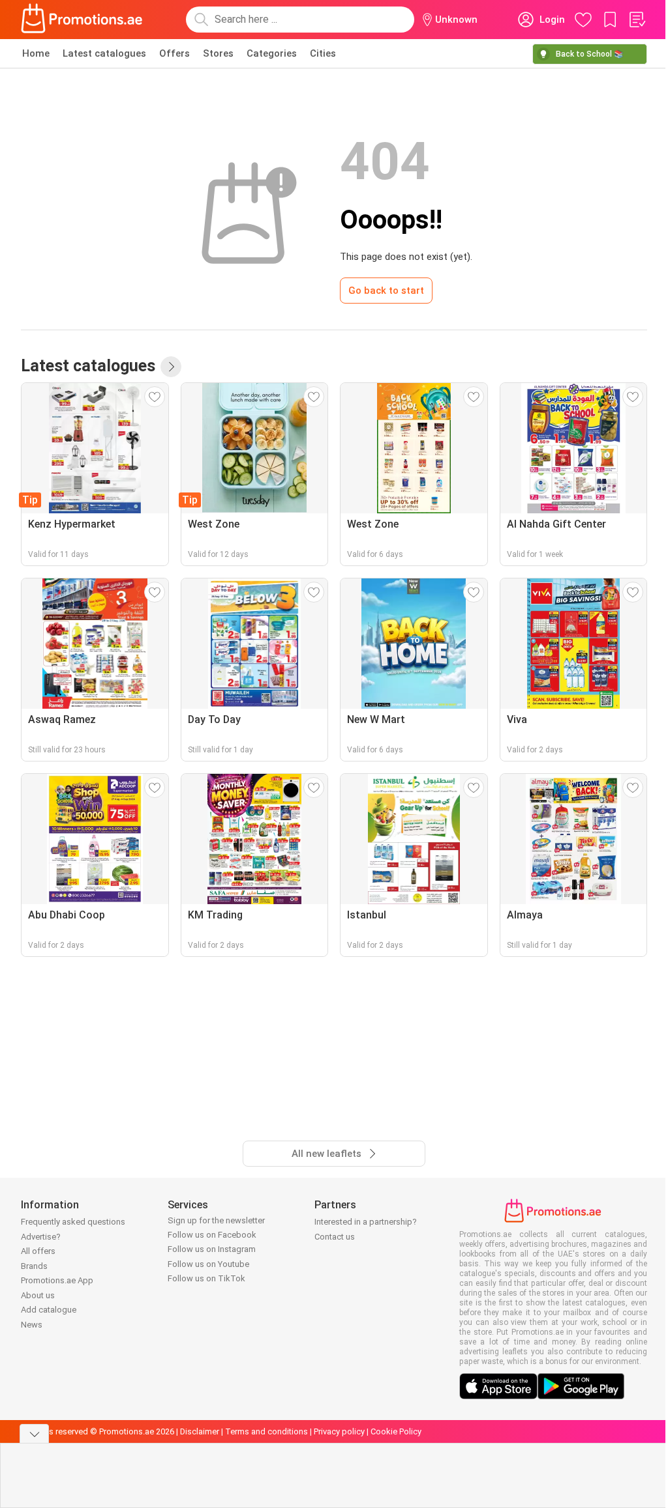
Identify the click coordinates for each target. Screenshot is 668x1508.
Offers (174, 53)
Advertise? (41, 1237)
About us (38, 1295)
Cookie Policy (396, 1431)
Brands (34, 1266)
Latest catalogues (104, 53)
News (31, 1325)
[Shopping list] (636, 19)
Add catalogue (48, 1310)
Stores (218, 53)
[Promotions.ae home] (82, 19)
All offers (38, 1251)
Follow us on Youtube (208, 1264)
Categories (272, 53)
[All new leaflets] (170, 366)
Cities (323, 53)
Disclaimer (199, 1431)
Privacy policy (339, 1431)
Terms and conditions (266, 1431)
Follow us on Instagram (212, 1249)
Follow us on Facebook (212, 1235)
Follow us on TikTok (206, 1278)
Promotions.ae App (57, 1280)
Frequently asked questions (73, 1222)
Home (36, 53)
